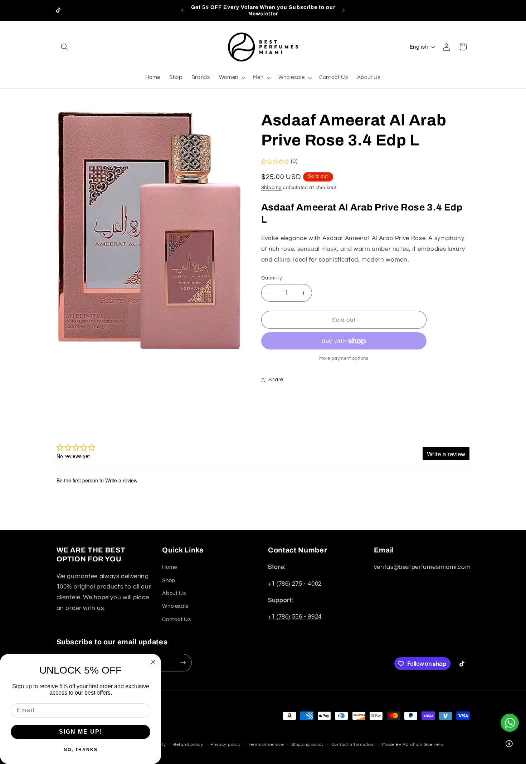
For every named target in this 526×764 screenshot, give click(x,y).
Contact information (353, 744)
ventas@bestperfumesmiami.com (422, 567)
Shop (168, 580)
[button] (65, 47)
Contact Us (176, 619)
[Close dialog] (153, 662)
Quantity (271, 278)
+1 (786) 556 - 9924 (295, 617)
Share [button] (275, 379)
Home (169, 567)
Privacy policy (225, 744)
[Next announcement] (343, 10)
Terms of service (266, 744)
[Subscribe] (183, 662)
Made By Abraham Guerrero (412, 744)
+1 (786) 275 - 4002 (295, 584)
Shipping (271, 188)
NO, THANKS (81, 749)
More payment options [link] (344, 359)
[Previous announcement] (182, 10)
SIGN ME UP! (80, 732)
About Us (174, 593)
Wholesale (175, 606)
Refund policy (188, 744)
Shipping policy (307, 744)
